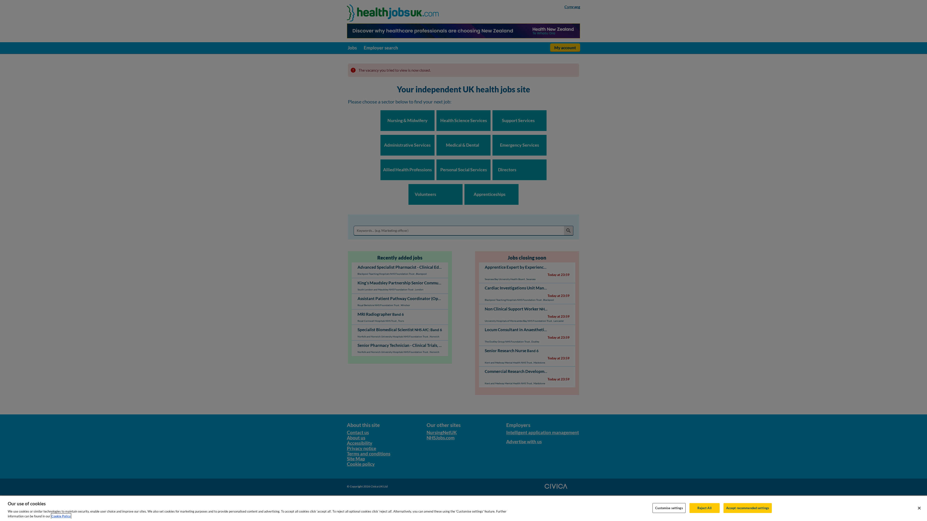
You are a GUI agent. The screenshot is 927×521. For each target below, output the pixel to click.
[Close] (919, 508)
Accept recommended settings (747, 508)
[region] (463, 508)
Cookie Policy (61, 516)
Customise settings (669, 508)
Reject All (704, 508)
